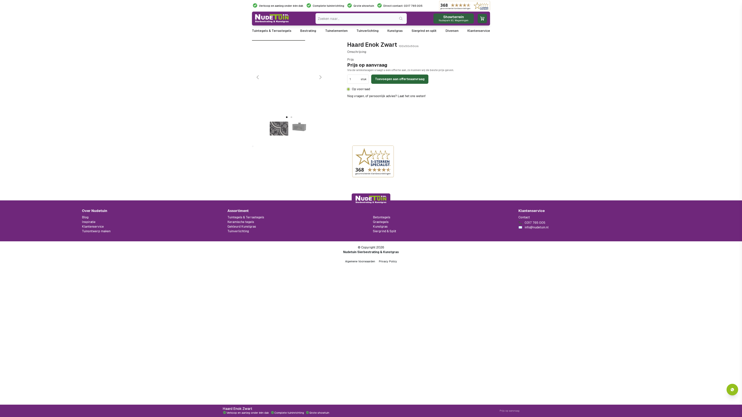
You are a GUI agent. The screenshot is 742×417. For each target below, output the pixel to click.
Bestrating (308, 31)
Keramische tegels (240, 222)
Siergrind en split (424, 31)
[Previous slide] (258, 77)
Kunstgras (395, 31)
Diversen (452, 31)
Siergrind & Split (384, 231)
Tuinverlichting (368, 31)
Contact (524, 217)
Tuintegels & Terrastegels (271, 31)
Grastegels (381, 222)
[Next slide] (320, 77)
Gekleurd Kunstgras (241, 226)
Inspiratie (88, 222)
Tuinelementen (336, 31)
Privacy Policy (388, 261)
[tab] (286, 117)
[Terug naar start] (371, 199)
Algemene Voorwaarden (360, 261)
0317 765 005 (437, 96)
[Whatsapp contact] (732, 389)
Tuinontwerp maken (96, 231)
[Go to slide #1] (279, 129)
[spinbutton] (355, 79)
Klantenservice (478, 31)
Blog (85, 217)
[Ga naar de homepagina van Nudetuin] (272, 18)
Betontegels (381, 217)
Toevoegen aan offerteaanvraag (400, 79)
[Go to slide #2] (299, 129)
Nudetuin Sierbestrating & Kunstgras (371, 252)
